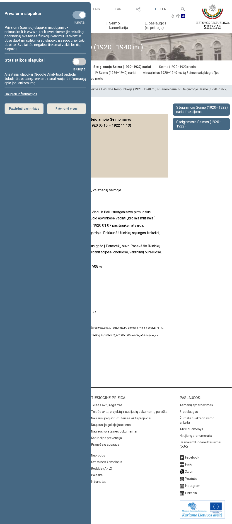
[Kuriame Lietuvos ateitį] (202, 517)
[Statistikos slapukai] (79, 61)
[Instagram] (182, 486)
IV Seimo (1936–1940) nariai (115, 73)
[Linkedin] (182, 493)
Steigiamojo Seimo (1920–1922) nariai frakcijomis (202, 109)
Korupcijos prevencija (106, 438)
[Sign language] (178, 16)
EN (164, 9)
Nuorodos (98, 455)
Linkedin (191, 493)
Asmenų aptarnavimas (196, 405)
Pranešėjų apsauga (105, 444)
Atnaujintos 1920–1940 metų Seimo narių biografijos (181, 73)
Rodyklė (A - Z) (101, 468)
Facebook (192, 457)
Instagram (192, 486)
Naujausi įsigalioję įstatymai (111, 425)
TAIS (96, 9)
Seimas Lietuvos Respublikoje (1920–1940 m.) (122, 89)
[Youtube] (182, 479)
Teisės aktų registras (107, 405)
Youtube (191, 479)
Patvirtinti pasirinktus (24, 108)
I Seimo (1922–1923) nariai (177, 67)
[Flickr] (182, 464)
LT (157, 9)
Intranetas (98, 481)
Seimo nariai (168, 89)
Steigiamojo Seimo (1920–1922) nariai (122, 67)
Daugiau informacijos (21, 94)
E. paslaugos (189, 411)
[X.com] (182, 471)
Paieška (97, 475)
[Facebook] (182, 457)
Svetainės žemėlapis (106, 462)
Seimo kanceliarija (118, 25)
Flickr (189, 464)
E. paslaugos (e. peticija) (155, 25)
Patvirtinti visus (66, 108)
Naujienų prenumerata (196, 435)
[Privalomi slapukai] (79, 15)
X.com (189, 471)
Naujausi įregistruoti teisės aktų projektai (121, 418)
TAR (118, 9)
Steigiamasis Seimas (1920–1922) (198, 124)
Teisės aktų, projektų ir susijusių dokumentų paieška (129, 411)
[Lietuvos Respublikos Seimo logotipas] (213, 16)
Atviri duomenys (191, 429)
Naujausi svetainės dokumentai (114, 431)
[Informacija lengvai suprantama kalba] (183, 16)
